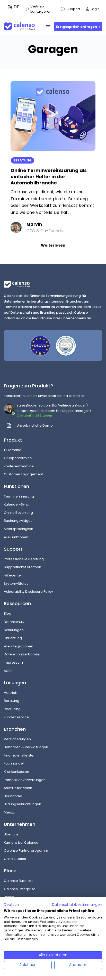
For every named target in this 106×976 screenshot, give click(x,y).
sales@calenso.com (34, 405)
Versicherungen (17, 739)
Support (73, 8)
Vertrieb (10, 692)
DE (16, 7)
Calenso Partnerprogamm (26, 850)
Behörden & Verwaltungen (26, 747)
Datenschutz (14, 622)
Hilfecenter (13, 575)
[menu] (48, 27)
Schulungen (14, 630)
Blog (7, 613)
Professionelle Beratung (24, 559)
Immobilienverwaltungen (25, 780)
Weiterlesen (53, 245)
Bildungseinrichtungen (22, 804)
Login (95, 8)
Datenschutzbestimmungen (77, 904)
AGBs (8, 671)
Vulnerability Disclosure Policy (28, 591)
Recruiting (12, 709)
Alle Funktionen (16, 537)
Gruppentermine (18, 458)
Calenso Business (18, 881)
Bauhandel (13, 796)
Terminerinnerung (19, 496)
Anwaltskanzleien (18, 788)
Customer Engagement (23, 474)
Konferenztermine (19, 466)
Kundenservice (16, 717)
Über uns (11, 834)
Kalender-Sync (16, 504)
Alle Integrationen (18, 646)
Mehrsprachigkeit (18, 529)
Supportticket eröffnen (22, 567)
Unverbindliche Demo (35, 425)
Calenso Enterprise (20, 889)
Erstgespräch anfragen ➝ (78, 27)
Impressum (13, 662)
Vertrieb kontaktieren (40, 9)
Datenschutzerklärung (22, 654)
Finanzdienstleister (19, 755)
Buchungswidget (18, 520)
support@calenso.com (36, 411)
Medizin (10, 812)
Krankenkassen (16, 771)
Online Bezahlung (18, 512)
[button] (13, 7)
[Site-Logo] (19, 24)
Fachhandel (14, 763)
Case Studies (15, 859)
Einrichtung (13, 638)
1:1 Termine (12, 450)
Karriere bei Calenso (21, 842)
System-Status (16, 583)
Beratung (11, 700)
